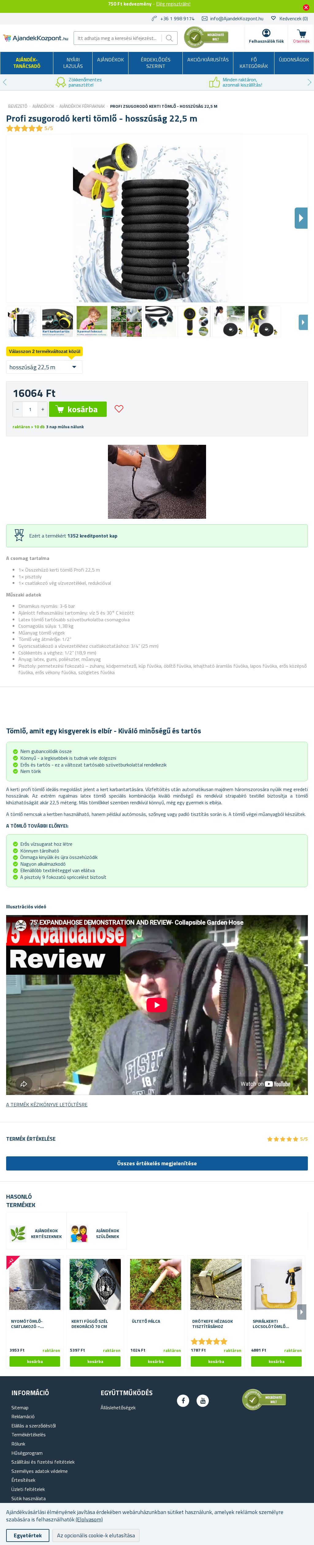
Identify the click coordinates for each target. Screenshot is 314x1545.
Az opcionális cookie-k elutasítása (96, 1535)
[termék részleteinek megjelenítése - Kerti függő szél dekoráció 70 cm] (95, 1284)
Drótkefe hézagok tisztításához (212, 1324)
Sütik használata (28, 1498)
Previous (4, 82)
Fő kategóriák (253, 63)
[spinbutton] (30, 409)
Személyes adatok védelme (39, 1471)
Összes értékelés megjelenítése (157, 1163)
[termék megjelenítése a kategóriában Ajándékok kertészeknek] (18, 1233)
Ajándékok (110, 59)
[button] (42, 409)
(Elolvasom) (89, 1519)
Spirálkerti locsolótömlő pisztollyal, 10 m (271, 1324)
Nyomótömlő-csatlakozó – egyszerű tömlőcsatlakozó (31, 1324)
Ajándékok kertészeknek (46, 1234)
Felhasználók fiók (266, 41)
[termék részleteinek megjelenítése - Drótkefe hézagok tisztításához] (216, 1284)
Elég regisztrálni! (173, 3)
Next (309, 82)
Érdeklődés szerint (155, 63)
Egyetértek (28, 1535)
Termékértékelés (28, 1434)
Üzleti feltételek (28, 1489)
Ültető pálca (146, 1321)
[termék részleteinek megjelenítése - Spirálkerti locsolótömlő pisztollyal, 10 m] (276, 1284)
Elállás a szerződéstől (33, 1425)
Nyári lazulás (73, 63)
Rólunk (18, 1443)
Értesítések (23, 1480)
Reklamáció (23, 1416)
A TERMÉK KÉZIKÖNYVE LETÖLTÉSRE (46, 1104)
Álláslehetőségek (118, 1407)
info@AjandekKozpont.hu (236, 18)
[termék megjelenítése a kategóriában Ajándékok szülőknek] (79, 1234)
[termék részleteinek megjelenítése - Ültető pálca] (155, 1284)
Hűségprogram (27, 1453)
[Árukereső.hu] (206, 47)
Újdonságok (294, 59)
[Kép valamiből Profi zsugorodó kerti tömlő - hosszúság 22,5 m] (23, 321)
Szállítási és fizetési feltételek (43, 1461)
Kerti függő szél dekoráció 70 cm (89, 1324)
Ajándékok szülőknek (107, 1234)
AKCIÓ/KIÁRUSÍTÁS (208, 59)
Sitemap (20, 1407)
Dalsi (301, 218)
